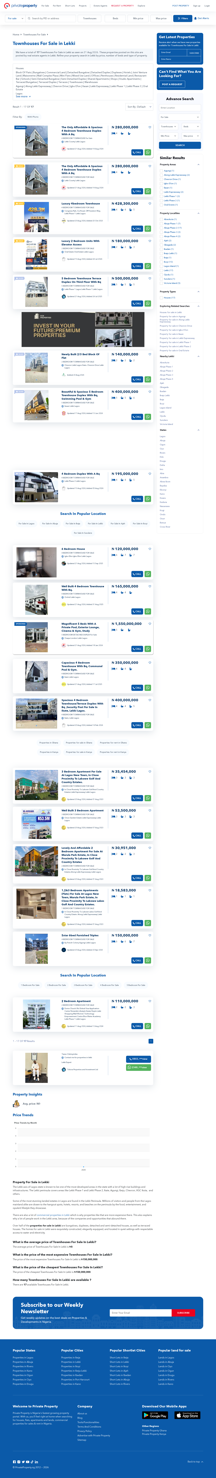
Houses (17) (169, 297)
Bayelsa (163, 486)
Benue (163, 523)
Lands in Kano (165, 1384)
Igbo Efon (75, 86)
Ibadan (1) (169, 249)
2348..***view (139, 1067)
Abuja (162, 441)
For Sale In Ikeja (73, 523)
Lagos (19, 93)
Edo (162, 457)
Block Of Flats (23, 72)
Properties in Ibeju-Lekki (74, 1370)
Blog (79, 1418)
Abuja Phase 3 (166, 375)
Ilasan (85, 86)
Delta (162, 465)
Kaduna (163, 502)
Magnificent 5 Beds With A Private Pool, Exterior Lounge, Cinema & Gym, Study (80, 627)
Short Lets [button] (70, 5)
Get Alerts (203, 18)
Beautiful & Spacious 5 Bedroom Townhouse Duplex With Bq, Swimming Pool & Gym (82, 395)
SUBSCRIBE (194, 53)
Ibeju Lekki (165, 396)
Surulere (164, 420)
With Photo (32, 117)
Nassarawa (165, 506)
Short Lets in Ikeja (119, 1357)
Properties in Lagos (23, 1357)
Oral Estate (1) (171, 204)
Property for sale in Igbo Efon (174, 330)
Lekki (162, 412)
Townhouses (76, 82)
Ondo (162, 515)
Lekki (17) (168, 270)
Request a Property (122, 5)
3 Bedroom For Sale (83, 985)
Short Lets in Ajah (119, 1370)
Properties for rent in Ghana (113, 742)
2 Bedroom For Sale (56, 985)
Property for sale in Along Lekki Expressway (175, 321)
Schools (25, 79)
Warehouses (91, 82)
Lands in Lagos (166, 1357)
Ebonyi (163, 490)
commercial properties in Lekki (53, 1215)
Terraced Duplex (48, 82)
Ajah (162, 383)
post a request (172, 84)
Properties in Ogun (23, 1375)
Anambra (164, 478)
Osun (162, 519)
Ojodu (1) (168, 274)
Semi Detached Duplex (73, 79)
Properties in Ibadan (72, 1375)
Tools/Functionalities (88, 1422)
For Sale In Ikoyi (140, 523)
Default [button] (141, 106)
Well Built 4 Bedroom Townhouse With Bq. (83, 588)
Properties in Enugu (23, 1384)
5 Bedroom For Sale (136, 985)
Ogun (162, 445)
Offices (95, 75)
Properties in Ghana (49, 742)
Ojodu (163, 416)
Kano (162, 494)
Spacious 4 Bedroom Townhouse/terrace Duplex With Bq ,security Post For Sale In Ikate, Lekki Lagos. (82, 705)
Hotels (127, 72)
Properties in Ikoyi (70, 1366)
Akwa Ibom (165, 482)
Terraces (63, 82)
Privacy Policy (84, 1431)
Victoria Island (166, 424)
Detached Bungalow (78, 72)
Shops (114, 79)
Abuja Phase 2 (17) (173, 227)
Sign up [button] (196, 5)
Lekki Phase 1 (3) (172, 196)
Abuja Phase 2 (166, 371)
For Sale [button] (45, 5)
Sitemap (81, 1440)
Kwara (163, 498)
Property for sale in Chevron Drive (176, 326)
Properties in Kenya (49, 752)
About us (82, 1413)
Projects (83, 5)
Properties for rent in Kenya (113, 752)
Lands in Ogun (166, 1370)
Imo (161, 469)
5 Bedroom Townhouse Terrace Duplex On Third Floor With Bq (81, 280)
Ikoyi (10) (168, 262)
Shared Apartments (98, 79)
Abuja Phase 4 (166, 379)
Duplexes (117, 72)
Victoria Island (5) (172, 283)
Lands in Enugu (166, 1375)
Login (207, 5)
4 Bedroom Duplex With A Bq (81, 474)
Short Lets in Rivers (120, 1384)
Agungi (20, 86)
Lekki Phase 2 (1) (172, 200)
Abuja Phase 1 (166, 367)
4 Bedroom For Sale (109, 985)
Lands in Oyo (165, 1366)
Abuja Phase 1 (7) (172, 223)
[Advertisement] (83, 445)
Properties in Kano (22, 1370)
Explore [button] (141, 5)
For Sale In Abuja (50, 523)
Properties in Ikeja (70, 1357)
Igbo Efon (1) (170, 183)
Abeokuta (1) (170, 219)
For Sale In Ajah (118, 523)
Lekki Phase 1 (118, 86)
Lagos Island (165, 408)
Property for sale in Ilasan (172, 334)
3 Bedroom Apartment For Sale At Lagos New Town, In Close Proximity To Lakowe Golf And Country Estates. (82, 777)
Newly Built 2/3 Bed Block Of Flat (80, 356)
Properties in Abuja (23, 1362)
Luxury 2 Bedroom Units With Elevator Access (80, 242)
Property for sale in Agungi (172, 317)
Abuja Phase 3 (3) (172, 232)
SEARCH (180, 145)
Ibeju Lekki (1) (170, 253)
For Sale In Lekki (95, 523)
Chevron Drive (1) (172, 179)
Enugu (163, 461)
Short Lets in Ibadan (120, 1375)
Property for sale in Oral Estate (174, 351)
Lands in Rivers (166, 1379)
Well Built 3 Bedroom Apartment (83, 810)
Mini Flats (65, 75)
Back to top (194, 1461)
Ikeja (162, 400)
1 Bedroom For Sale (30, 985)
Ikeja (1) (167, 257)
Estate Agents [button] (100, 5)
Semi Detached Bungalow (45, 79)
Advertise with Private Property (93, 1435)
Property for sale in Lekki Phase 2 (175, 347)
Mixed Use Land (80, 75)
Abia (162, 473)
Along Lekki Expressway (38, 86)
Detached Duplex (100, 72)
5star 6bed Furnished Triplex (80, 935)
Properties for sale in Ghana (79, 742)
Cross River (165, 527)
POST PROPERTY (181, 5)
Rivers (162, 453)
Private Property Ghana (154, 1430)
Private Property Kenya (154, 1434)
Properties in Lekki (71, 1362)
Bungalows (39, 72)
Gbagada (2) (170, 244)
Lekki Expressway (99, 86)
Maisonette (29, 75)
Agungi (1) (169, 170)
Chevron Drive (61, 86)
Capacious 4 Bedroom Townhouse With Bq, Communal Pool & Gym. (82, 666)
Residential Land (124, 75)
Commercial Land (56, 72)
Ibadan (163, 391)
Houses (20, 68)
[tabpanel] (36, 141)
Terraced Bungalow (26, 82)
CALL (138, 152)
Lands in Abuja (166, 1362)
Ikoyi (162, 404)
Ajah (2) (167, 240)
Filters (184, 18)
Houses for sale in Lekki (171, 312)
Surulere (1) (169, 279)
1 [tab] (36, 152)
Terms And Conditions (89, 1426)
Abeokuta (164, 363)
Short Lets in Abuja (120, 1379)
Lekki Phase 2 (134, 86)
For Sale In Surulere (83, 533)
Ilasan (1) (168, 187)
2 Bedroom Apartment (76, 1001)
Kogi (162, 510)
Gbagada (164, 387)
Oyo (162, 449)
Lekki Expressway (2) (173, 192)
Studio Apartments (129, 79)
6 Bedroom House (73, 549)
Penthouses (107, 75)
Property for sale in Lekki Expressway (177, 338)
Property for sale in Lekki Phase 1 (175, 342)
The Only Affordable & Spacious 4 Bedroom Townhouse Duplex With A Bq (82, 130)
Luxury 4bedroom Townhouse (81, 203)
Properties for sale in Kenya (79, 752)
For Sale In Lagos (26, 523)
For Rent (57, 5)
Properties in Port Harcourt (75, 1379)
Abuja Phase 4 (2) (172, 236)
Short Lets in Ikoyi (119, 1366)
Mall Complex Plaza (47, 75)
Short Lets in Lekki (119, 1362)
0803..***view (139, 1059)
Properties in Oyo (22, 1379)
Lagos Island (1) (171, 266)
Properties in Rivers (23, 1366)
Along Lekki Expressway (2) (177, 175)
